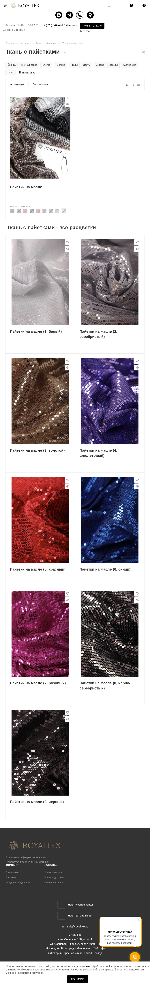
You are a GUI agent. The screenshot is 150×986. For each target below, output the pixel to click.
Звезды (113, 64)
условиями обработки (90, 966)
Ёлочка (12, 64)
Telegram (61, 905)
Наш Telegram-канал (80, 904)
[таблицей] (138, 85)
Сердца (100, 64)
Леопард (60, 64)
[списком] (132, 85)
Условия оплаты (53, 872)
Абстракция (129, 64)
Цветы (86, 64)
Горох (11, 72)
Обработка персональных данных (27, 861)
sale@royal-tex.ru (77, 926)
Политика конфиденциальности (25, 857)
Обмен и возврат (53, 882)
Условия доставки (54, 877)
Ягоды (74, 64)
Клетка (46, 64)
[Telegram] (70, 15)
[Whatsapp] (59, 15)
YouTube (61, 916)
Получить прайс (92, 26)
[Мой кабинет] (117, 5)
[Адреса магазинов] (91, 15)
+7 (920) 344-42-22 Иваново (59, 25)
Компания (12, 865)
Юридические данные (17, 882)
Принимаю (77, 979)
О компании (11, 872)
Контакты (10, 877)
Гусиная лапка (29, 64)
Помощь (50, 865)
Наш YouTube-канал (80, 915)
